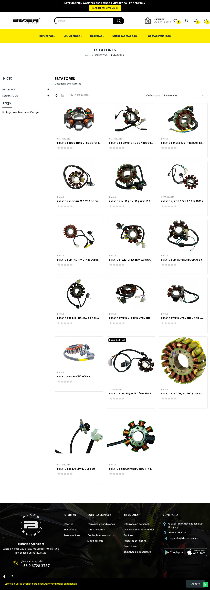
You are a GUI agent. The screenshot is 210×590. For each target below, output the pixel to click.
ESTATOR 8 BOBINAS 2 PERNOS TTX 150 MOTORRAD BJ (131, 469)
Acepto (195, 583)
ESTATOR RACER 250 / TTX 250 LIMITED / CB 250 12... (183, 143)
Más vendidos (72, 535)
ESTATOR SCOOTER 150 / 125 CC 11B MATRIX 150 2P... (79, 201)
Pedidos (128, 535)
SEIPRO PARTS (63, 139)
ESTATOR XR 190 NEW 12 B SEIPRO (76, 469)
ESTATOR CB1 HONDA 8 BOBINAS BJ (181, 259)
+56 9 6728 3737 (162, 22)
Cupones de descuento (137, 552)
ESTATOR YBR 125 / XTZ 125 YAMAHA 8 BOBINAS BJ (131, 318)
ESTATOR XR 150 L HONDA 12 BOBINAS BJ (79, 318)
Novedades (70, 529)
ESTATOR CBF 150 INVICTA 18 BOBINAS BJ (79, 259)
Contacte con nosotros (100, 535)
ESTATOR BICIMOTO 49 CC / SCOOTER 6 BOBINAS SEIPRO (131, 143)
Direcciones (130, 546)
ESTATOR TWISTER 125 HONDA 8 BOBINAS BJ (131, 259)
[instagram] (12, 577)
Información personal (136, 524)
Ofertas (68, 524)
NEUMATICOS (10, 95)
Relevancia (184, 95)
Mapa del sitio (95, 540)
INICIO (7, 79)
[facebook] (4, 577)
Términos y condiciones (101, 524)
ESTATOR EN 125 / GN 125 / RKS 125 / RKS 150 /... (131, 201)
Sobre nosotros (96, 529)
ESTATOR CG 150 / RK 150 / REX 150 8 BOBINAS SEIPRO (131, 393)
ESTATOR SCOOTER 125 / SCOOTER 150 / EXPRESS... (79, 143)
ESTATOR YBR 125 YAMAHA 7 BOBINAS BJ (183, 318)
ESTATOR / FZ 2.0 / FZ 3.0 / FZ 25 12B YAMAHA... (183, 201)
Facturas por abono (135, 540)
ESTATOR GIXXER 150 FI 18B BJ (74, 376)
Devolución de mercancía (139, 529)
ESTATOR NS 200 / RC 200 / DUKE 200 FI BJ (183, 393)
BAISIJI (164, 139)
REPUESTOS (9, 89)
